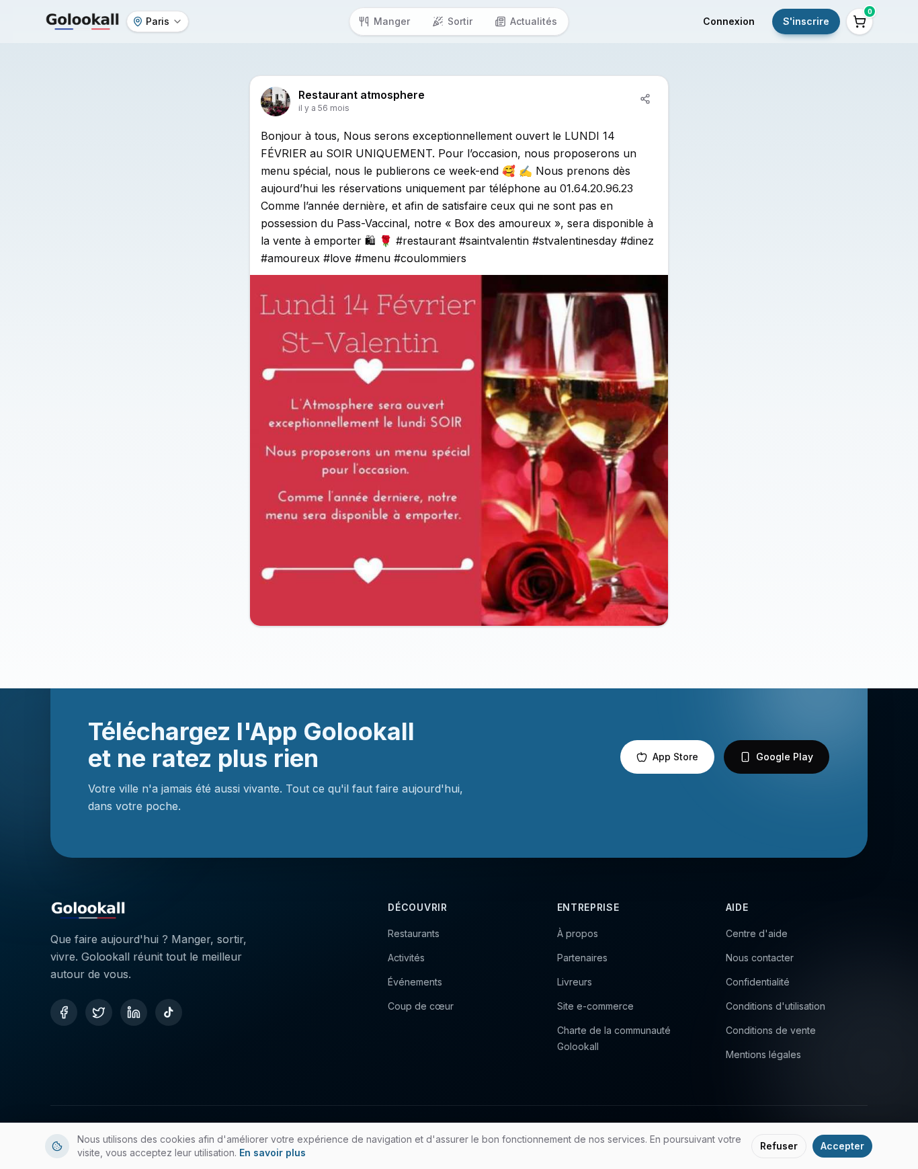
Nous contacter (760, 957)
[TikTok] (168, 1012)
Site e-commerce (595, 1006)
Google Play (784, 756)
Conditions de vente (771, 1030)
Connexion (729, 21)
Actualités (533, 21)
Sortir (460, 21)
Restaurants (414, 933)
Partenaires (582, 957)
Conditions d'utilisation (775, 1006)
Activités (406, 957)
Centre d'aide (757, 933)
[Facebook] (63, 1012)
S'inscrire (806, 21)
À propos (577, 933)
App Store (675, 756)
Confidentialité (758, 981)
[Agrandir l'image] (459, 450)
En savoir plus (272, 1152)
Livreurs (574, 981)
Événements (415, 981)
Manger (392, 21)
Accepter (842, 1146)
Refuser (779, 1146)
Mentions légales (763, 1054)
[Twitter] (98, 1012)
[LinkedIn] (133, 1012)
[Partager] (645, 99)
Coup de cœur (421, 1006)
